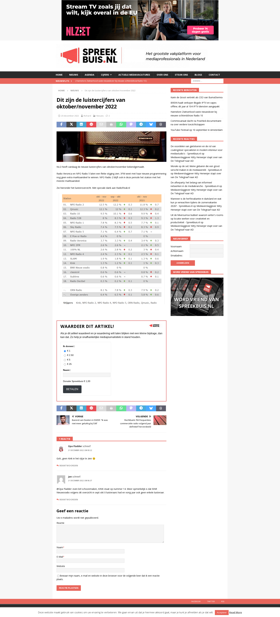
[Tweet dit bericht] (71, 125)
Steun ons (181, 74)
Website (61, 566)
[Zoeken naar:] (207, 80)
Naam (60, 547)
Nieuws (73, 74)
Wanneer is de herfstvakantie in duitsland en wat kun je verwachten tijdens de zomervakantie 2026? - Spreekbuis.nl (196, 202)
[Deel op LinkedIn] (81, 125)
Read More (235, 612)
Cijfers (105, 74)
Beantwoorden (68, 466)
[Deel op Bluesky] (151, 125)
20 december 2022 (70, 115)
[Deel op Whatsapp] (121, 125)
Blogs (198, 74)
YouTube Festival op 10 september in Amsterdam (197, 129)
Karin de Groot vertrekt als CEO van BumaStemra (196, 97)
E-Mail (60, 556)
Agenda (89, 74)
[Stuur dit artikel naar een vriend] (101, 125)
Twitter (211, 601)
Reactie (60, 522)
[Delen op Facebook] (61, 125)
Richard (87, 115)
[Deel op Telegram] (141, 125)
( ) (113, 80)
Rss (222, 601)
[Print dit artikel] (111, 125)
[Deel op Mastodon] (131, 125)
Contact (214, 74)
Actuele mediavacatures (134, 74)
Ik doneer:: (69, 346)
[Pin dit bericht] (91, 125)
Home (59, 74)
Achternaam (177, 250)
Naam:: (67, 370)
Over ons (162, 74)
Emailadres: (177, 255)
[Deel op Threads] (161, 125)
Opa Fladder (75, 446)
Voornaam (176, 246)
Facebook (196, 601)
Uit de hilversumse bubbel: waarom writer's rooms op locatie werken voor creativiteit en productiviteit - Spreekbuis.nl (197, 218)
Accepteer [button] (222, 612)
